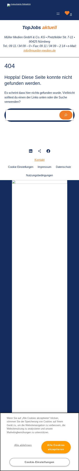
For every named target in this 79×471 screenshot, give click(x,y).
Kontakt (39, 159)
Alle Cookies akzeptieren (56, 447)
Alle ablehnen (23, 445)
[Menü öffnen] (58, 14)
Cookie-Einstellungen (39, 462)
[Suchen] (65, 115)
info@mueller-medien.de (40, 50)
